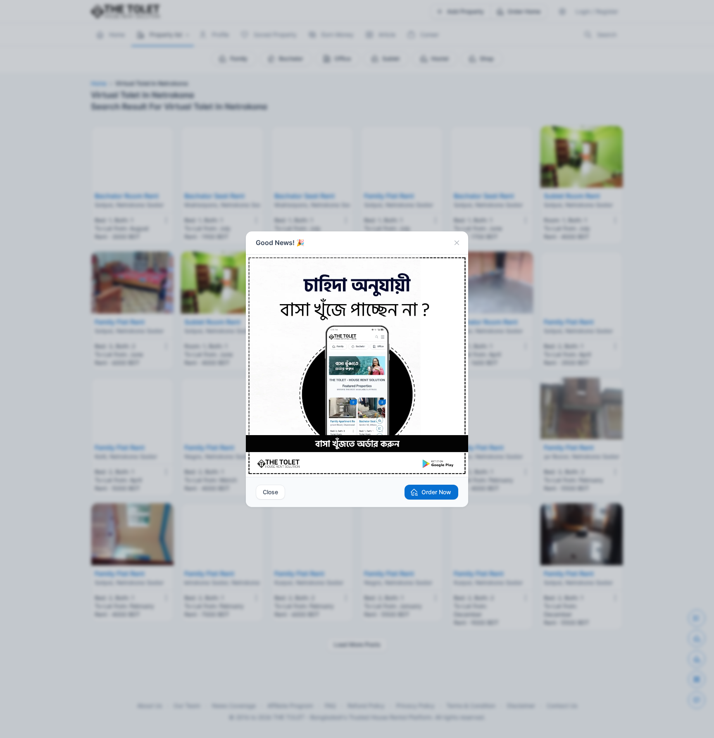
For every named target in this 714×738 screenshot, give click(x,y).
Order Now (436, 491)
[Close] (456, 243)
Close (270, 491)
